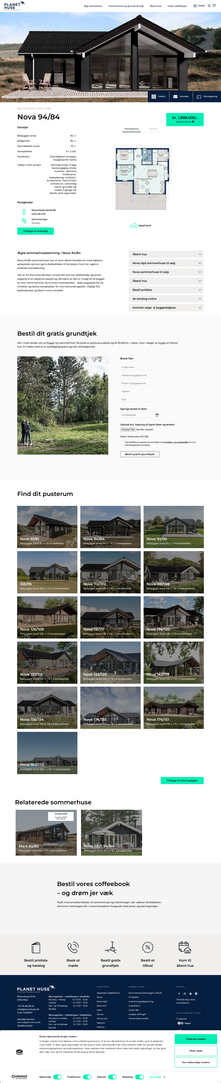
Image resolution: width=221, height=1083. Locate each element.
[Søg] (209, 5)
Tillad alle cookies (196, 1039)
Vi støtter (134, 997)
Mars (99, 1010)
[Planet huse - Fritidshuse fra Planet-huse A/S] (17, 6)
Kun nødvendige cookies (196, 1062)
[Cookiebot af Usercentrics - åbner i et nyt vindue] (19, 1077)
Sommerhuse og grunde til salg (126, 6)
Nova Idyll (102, 1001)
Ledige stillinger (137, 1014)
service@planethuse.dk (29, 1022)
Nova (40, 108)
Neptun (101, 1022)
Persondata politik (139, 1018)
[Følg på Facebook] (179, 993)
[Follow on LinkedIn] (196, 993)
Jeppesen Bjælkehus (108, 993)
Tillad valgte (196, 1050)
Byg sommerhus (93, 6)
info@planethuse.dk (28, 1009)
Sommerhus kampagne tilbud (145, 993)
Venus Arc (102, 1018)
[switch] (87, 1077)
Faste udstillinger (177, 6)
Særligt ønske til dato (133, 409)
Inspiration (134, 1006)
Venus (100, 1014)
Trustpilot (181, 1018)
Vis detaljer (155, 1077)
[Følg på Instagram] (184, 993)
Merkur (101, 1027)
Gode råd (134, 1010)
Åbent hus (155, 6)
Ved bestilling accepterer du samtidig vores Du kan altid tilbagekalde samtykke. (160, 443)
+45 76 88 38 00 (25, 1006)
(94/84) (40, 221)
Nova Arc (101, 1006)
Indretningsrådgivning (141, 1001)
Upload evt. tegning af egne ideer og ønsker (147, 424)
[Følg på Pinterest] (190, 993)
